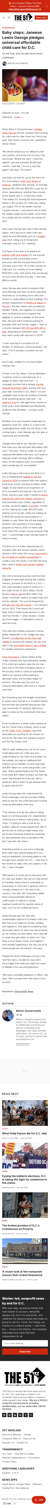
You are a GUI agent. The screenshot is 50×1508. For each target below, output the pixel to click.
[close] (47, 6)
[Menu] (4, 17)
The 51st (13, 1499)
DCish (5, 1129)
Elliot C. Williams (10, 1138)
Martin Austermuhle (18, 63)
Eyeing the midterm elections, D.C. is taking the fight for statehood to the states (24, 1179)
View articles (22, 1044)
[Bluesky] (20, 1014)
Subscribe (41, 17)
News (30, 991)
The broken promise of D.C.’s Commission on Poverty (21, 1227)
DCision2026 (8, 28)
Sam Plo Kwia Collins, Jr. (13, 1280)
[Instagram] (4, 1415)
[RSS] (31, 1415)
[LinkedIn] (15, 1415)
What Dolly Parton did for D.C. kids (24, 1133)
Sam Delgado (8, 1188)
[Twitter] (17, 1014)
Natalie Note (8, 1234)
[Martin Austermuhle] (4, 63)
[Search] (9, 17)
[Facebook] (25, 1415)
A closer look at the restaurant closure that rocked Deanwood (22, 1273)
